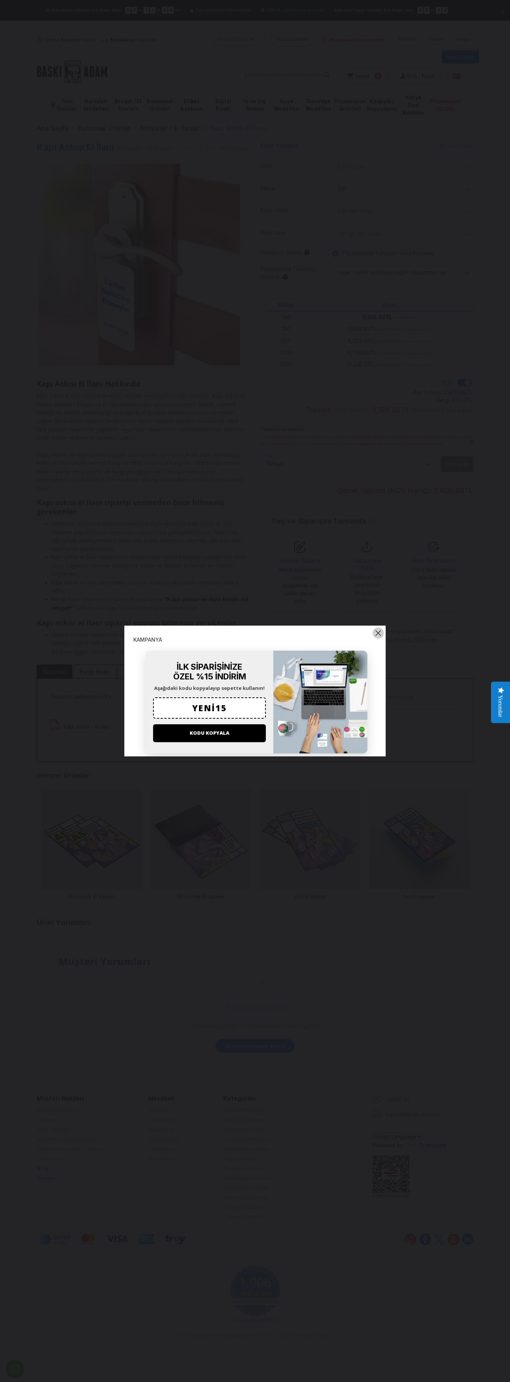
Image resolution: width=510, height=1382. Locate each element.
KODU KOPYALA (209, 732)
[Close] (378, 633)
